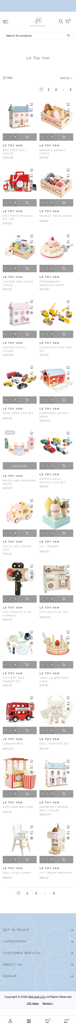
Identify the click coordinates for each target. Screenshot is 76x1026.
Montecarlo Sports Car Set (52, 481)
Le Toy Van (13, 145)
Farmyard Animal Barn (54, 415)
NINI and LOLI (37, 996)
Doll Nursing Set (54, 743)
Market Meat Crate (56, 216)
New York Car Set (18, 413)
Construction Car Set (55, 349)
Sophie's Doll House (15, 349)
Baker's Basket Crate (52, 152)
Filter (9, 77)
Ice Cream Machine (55, 872)
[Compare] (31, 109)
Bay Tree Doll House (15, 152)
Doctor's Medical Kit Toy (18, 218)
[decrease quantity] (5, 137)
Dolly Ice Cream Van (17, 548)
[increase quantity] (15, 137)
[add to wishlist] (31, 104)
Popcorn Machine (18, 807)
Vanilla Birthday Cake (54, 679)
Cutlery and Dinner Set (14, 679)
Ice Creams (49, 546)
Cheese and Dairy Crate (18, 283)
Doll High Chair (17, 872)
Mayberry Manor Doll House (53, 809)
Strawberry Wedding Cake (51, 283)
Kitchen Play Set (54, 612)
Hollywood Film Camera (17, 614)
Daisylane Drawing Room (19, 482)
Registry (47, 1003)
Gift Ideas (33, 1003)
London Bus (13, 743)
